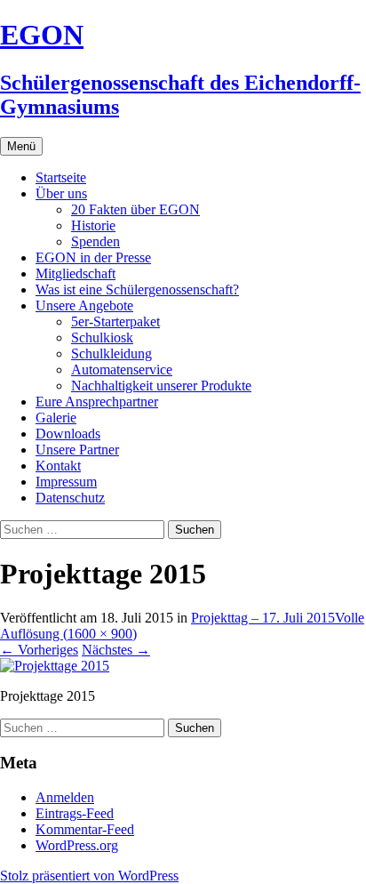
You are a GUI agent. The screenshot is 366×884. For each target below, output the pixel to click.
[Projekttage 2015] (54, 665)
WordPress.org (77, 845)
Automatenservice (121, 369)
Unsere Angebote (84, 305)
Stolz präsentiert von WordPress (89, 875)
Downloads (68, 433)
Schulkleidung (111, 353)
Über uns (61, 193)
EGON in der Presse (93, 257)
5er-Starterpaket (115, 321)
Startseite (61, 177)
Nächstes (116, 649)
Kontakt (58, 465)
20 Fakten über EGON (135, 209)
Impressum (66, 481)
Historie (93, 225)
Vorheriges (39, 649)
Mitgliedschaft (75, 273)
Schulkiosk (102, 337)
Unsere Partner (77, 449)
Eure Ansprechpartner (97, 401)
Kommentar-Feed (85, 829)
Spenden (95, 241)
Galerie (56, 417)
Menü (21, 146)
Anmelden (65, 797)
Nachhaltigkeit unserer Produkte (161, 385)
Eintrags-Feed (75, 813)
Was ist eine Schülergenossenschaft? (137, 289)
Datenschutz (70, 497)
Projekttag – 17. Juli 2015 (263, 617)
